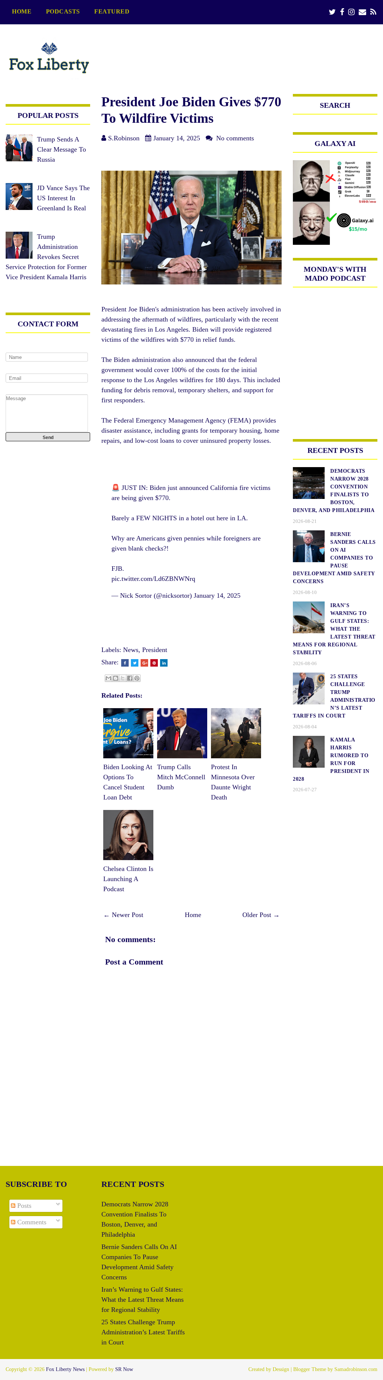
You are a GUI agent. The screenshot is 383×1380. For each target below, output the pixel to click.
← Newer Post (123, 915)
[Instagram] (351, 12)
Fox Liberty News (65, 1369)
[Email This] (108, 678)
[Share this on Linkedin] (164, 663)
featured (111, 11)
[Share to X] (122, 678)
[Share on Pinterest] (154, 663)
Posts (23, 1205)
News (130, 650)
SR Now (124, 1369)
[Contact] (362, 12)
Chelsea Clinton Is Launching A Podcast (128, 879)
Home (21, 11)
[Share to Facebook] (130, 678)
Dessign (281, 1369)
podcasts (63, 11)
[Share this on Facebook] (125, 663)
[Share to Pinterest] (137, 678)
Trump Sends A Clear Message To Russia (61, 149)
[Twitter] (332, 12)
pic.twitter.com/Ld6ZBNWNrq (153, 578)
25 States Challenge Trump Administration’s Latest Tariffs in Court (143, 1332)
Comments (30, 1222)
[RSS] (373, 12)
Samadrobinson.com (355, 1369)
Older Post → (261, 915)
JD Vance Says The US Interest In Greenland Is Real (63, 198)
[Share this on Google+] (144, 663)
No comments (235, 138)
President (154, 650)
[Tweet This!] (134, 663)
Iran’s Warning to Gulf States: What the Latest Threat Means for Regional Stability (142, 1299)
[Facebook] (342, 12)
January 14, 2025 (217, 595)
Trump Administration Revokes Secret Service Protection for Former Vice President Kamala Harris (46, 257)
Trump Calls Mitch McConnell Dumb (181, 777)
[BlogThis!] (115, 678)
